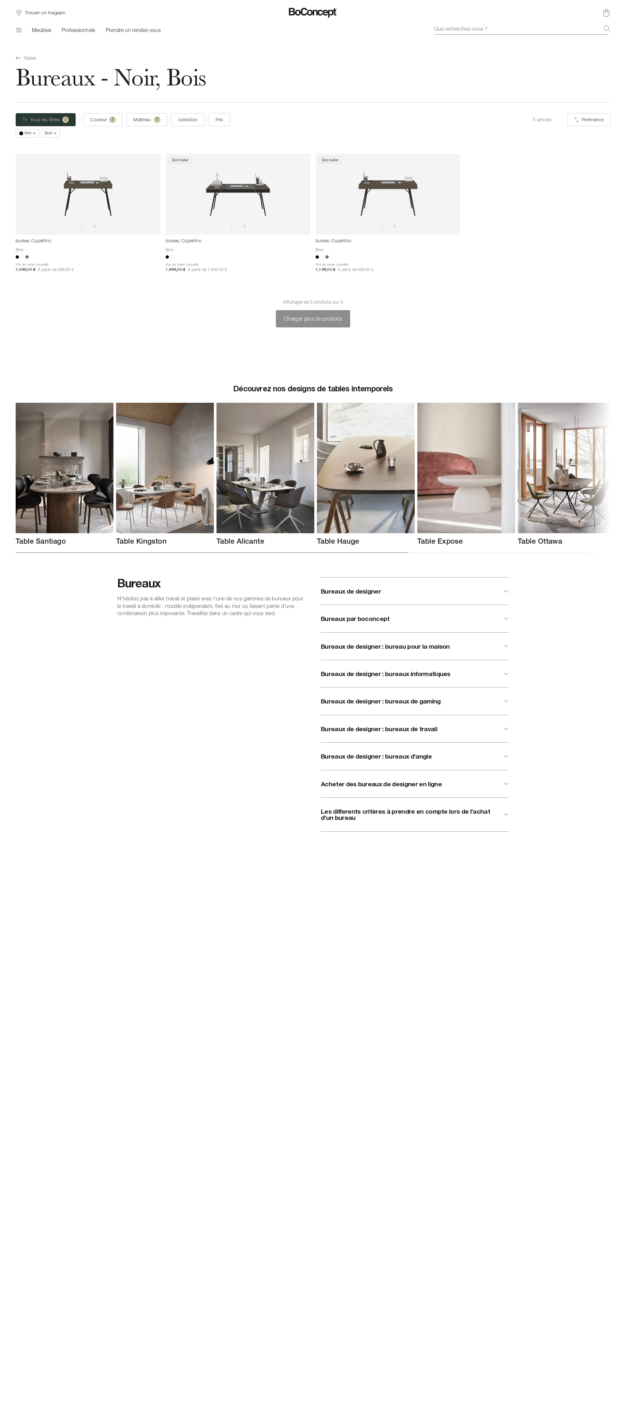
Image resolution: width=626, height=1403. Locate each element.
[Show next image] (94, 226)
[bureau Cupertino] (88, 194)
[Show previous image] (81, 226)
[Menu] (18, 30)
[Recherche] (607, 29)
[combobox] (522, 29)
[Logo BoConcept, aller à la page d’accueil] (313, 13)
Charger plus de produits (313, 319)
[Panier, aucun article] (606, 13)
